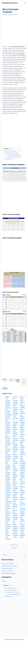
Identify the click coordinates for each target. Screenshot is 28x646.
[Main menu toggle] (25, 3)
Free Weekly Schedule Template (8, 416)
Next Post (14, 548)
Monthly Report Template (22, 432)
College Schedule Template (22, 513)
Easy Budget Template (22, 416)
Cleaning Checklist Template (22, 475)
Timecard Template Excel (15, 463)
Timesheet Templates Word (15, 457)
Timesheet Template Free (15, 519)
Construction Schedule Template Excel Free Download (8, 490)
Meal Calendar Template (15, 513)
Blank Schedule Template (15, 432)
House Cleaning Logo (7, 568)
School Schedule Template (15, 497)
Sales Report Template (15, 524)
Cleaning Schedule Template (22, 526)
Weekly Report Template (7, 533)
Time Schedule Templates (15, 407)
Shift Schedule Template (7, 422)
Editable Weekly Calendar (22, 427)
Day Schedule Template (7, 449)
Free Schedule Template (7, 411)
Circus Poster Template (7, 563)
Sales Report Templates (22, 411)
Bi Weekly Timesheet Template (22, 470)
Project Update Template (22, 531)
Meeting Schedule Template (7, 517)
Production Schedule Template (23, 465)
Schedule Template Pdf (7, 432)
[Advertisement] (14, 31)
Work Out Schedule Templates (8, 427)
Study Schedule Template (22, 422)
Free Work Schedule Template (8, 405)
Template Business (9, 3)
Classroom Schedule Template (15, 529)
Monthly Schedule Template (7, 477)
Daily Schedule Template (7, 465)
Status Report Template (15, 502)
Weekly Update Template (22, 438)
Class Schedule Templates (15, 486)
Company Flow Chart (7, 571)
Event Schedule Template (15, 492)
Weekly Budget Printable (15, 427)
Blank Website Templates (15, 474)
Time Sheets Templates (22, 459)
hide (11, 148)
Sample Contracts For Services (9, 566)
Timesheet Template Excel (8, 528)
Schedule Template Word (7, 497)
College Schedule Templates (8, 483)
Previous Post (14, 545)
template (4, 581)
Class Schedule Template (15, 468)
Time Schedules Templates (15, 438)
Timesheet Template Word (8, 459)
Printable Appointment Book (15, 535)
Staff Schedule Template (22, 405)
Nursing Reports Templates (8, 573)
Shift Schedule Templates (8, 454)
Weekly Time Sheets (22, 443)
